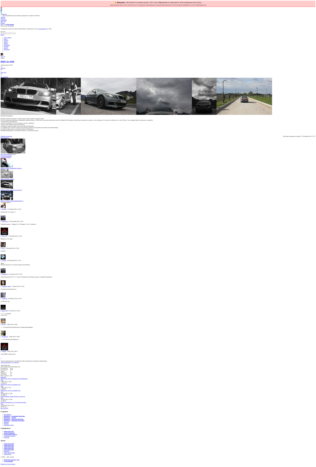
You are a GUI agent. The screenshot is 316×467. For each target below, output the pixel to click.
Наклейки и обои (9, 425)
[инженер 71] (3, 220)
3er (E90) (10, 62)
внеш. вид (3, 72)
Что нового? (7, 414)
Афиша (6, 43)
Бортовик (3, 377)
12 (6, 407)
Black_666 (5, 310)
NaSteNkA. (5, 336)
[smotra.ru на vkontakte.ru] (1, 9)
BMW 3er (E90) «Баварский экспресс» (11, 168)
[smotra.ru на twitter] (1, 12)
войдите (16, 362)
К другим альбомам (6, 156)
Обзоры (6, 40)
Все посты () (4, 408)
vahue (9, 286)
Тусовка (6, 46)
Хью (2, 56)
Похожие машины (6, 157)
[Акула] (7, 177)
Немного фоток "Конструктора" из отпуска (13, 396)
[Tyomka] (3, 259)
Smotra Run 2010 (9, 449)
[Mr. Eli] (3, 323)
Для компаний (8, 461)
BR (5, 209)
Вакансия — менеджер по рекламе (14, 420)
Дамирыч (4, 286)
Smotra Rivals (7, 454)
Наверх (3, 23)
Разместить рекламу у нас (11, 459)
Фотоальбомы (4, 137)
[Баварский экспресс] (7, 167)
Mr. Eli (4, 324)
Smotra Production (9, 433)
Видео (5, 42)
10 (6, 383)
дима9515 (4, 298)
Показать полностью (6, 136)
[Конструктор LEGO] (7, 188)
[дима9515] (3, 297)
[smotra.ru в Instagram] (4, 14)
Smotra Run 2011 (9, 448)
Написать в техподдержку (8, 464)
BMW (3, 62)
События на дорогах (9, 436)
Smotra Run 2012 (9, 446)
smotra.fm (6, 437)
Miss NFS (6, 451)
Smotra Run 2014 (9, 443)
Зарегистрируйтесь (6, 362)
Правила (6, 422)
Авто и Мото (7, 37)
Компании (7, 45)
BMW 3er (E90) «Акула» (7, 179)
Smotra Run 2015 (9, 431)
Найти (2, 35)
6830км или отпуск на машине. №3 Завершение (14, 378)
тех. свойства (4, 77)
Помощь (6, 423)
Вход (2, 24)
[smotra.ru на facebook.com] (1, 11)
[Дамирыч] (3, 285)
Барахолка (7, 49)
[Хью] (2, 55)
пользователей (42, 29)
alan (3, 209)
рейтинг (3, 68)
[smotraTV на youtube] (1, 7)
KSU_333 (4, 236)
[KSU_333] (4, 234)
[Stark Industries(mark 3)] (7, 199)
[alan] (3, 207)
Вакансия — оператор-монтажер (13, 419)
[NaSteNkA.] (3, 335)
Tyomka (4, 260)
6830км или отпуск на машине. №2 (10, 384)
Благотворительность (10, 434)
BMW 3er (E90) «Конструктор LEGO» (11, 190)
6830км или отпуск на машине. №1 (10, 390)
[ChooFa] (4, 350)
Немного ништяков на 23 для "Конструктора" (13, 402)
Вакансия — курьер (10, 417)
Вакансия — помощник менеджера (14, 416)
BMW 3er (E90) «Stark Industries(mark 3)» (12, 201)
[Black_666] (3, 309)
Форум (6, 48)
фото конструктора (6, 154)
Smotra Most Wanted (9, 452)
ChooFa (4, 351)
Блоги (5, 39)
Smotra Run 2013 (9, 445)
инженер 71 (5, 221)
